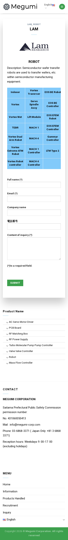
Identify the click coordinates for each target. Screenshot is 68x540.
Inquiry (7, 512)
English (48, 4)
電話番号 (12, 221)
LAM (29, 24)
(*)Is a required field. (19, 265)
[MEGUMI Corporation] (21, 6)
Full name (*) (14, 179)
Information (10, 491)
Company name (16, 207)
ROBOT (37, 24)
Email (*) (12, 193)
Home (6, 484)
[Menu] (62, 7)
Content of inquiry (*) (19, 234)
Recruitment (10, 505)
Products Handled (14, 498)
